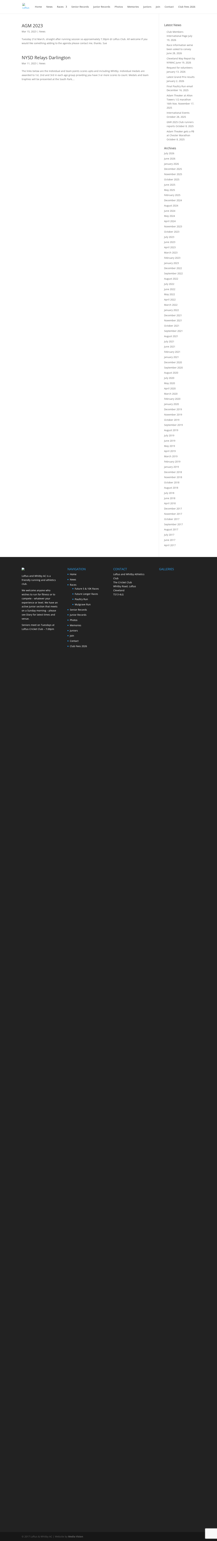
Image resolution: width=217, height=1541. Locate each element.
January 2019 (171, 466)
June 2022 (169, 289)
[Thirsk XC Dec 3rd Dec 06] (177, 1426)
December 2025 (173, 169)
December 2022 (173, 268)
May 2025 (169, 190)
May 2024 (169, 216)
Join (158, 7)
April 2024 (170, 221)
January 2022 (171, 310)
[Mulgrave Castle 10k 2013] (177, 983)
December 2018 (173, 472)
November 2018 (173, 477)
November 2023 (173, 226)
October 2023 (171, 231)
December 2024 (173, 200)
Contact (169, 7)
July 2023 (169, 237)
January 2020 (171, 404)
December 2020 (173, 362)
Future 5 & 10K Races (87, 588)
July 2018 (169, 493)
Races (60, 7)
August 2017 (171, 529)
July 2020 (169, 378)
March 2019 (170, 456)
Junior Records (101, 7)
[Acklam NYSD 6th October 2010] (177, 1300)
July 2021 (169, 341)
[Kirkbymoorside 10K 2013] (177, 1173)
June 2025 (169, 184)
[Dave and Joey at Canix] (177, 1046)
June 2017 (169, 540)
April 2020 (170, 388)
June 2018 (169, 498)
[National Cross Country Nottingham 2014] (177, 920)
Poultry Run (81, 599)
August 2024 (171, 205)
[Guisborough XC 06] (177, 1490)
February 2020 (172, 398)
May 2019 (169, 446)
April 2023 (170, 247)
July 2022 (169, 284)
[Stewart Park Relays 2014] (177, 856)
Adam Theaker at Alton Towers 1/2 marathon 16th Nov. (180, 99)
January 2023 (171, 263)
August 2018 (171, 487)
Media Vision (75, 1536)
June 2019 (169, 440)
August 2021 (171, 336)
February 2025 (172, 195)
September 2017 (173, 524)
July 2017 (169, 534)
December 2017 (173, 508)
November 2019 (173, 414)
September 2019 (173, 425)
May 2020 (169, 383)
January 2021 (171, 357)
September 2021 (173, 331)
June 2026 (169, 158)
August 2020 (171, 372)
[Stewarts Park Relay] (177, 666)
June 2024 (169, 210)
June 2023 (169, 242)
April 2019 (170, 451)
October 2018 (171, 482)
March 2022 (170, 304)
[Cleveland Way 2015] (177, 793)
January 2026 (171, 163)
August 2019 (171, 430)
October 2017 (171, 519)
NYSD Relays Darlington (46, 57)
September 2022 (173, 273)
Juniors (147, 7)
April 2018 (170, 503)
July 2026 (169, 153)
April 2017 (170, 545)
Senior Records (80, 7)
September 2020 (173, 367)
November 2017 (173, 513)
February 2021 (172, 351)
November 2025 (173, 174)
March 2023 (170, 252)
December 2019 (173, 409)
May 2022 (169, 294)
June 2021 (169, 346)
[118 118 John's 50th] (177, 1110)
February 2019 (172, 461)
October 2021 (171, 325)
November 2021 (173, 320)
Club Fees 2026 (186, 7)
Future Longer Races (86, 593)
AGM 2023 (32, 26)
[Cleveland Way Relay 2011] (177, 1236)
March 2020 (170, 393)
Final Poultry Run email (180, 86)
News (49, 7)
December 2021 (173, 315)
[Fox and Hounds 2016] (177, 603)
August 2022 (171, 278)
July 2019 (169, 435)
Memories (133, 7)
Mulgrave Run (83, 604)
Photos (119, 7)
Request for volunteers (180, 67)
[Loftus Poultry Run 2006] (177, 1363)
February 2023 (172, 257)
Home (38, 7)
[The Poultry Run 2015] (177, 730)
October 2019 (171, 419)
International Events (178, 112)
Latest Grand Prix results (181, 77)
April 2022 (170, 299)
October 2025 (171, 179)
